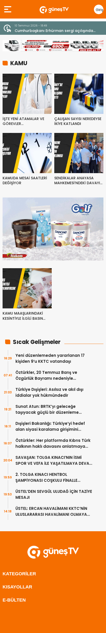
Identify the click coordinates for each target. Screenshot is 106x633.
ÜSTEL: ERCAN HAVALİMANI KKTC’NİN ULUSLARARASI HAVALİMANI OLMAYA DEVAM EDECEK (51, 511)
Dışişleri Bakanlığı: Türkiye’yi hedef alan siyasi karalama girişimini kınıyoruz (50, 426)
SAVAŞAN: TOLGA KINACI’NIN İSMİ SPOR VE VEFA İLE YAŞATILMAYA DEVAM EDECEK (54, 460)
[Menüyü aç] (8, 9)
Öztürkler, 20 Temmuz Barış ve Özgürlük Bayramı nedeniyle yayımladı (46, 375)
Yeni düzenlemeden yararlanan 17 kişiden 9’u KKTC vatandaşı (50, 358)
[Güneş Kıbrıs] (53, 9)
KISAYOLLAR (17, 586)
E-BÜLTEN (14, 600)
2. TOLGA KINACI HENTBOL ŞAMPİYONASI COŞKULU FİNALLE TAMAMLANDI (46, 477)
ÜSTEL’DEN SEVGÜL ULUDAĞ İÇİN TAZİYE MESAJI (53, 494)
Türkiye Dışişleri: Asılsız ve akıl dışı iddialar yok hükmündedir (49, 392)
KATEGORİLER (19, 573)
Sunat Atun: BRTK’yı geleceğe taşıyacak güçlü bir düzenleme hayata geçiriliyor (47, 409)
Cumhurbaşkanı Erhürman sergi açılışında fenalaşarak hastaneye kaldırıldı (54, 30)
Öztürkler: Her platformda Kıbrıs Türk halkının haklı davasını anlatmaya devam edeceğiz (53, 443)
